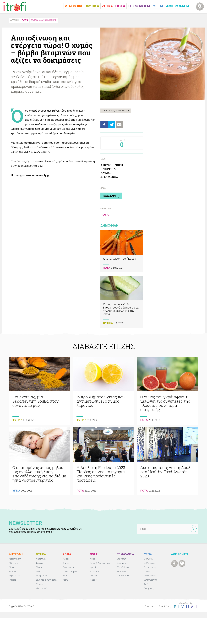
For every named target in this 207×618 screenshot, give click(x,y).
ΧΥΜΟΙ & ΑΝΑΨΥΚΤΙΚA (43, 20)
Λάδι (38, 571)
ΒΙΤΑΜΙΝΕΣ (109, 177)
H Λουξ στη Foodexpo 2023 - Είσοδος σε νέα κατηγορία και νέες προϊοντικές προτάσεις (103, 461)
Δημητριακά (42, 575)
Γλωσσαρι (109, 195)
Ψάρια (66, 562)
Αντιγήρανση (150, 579)
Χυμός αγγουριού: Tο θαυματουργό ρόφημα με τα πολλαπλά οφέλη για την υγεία (121, 302)
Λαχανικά (40, 558)
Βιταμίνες (149, 588)
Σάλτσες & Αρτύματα (46, 579)
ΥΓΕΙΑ (16, 490)
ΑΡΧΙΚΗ (14, 20)
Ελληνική (13, 562)
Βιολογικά (121, 571)
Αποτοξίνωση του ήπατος (121, 251)
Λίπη (65, 575)
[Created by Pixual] (186, 605)
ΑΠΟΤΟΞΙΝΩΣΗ (111, 165)
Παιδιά (147, 571)
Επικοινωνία (150, 606)
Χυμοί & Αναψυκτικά (100, 562)
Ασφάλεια (122, 562)
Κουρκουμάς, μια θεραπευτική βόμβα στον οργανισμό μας (39, 391)
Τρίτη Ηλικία (150, 575)
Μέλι (65, 579)
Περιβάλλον (123, 567)
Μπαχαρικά (41, 588)
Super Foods (14, 575)
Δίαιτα (12, 567)
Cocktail (94, 575)
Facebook (104, 124)
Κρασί (93, 567)
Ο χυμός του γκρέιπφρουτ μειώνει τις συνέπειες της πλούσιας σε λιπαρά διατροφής (167, 391)
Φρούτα (39, 562)
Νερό (92, 558)
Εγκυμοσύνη (150, 567)
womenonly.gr (41, 175)
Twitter (111, 124)
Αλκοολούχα (96, 571)
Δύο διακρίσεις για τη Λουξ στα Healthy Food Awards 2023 (167, 461)
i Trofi (14, 6)
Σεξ (145, 584)
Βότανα (39, 584)
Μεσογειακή (15, 558)
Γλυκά (39, 567)
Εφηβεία (148, 558)
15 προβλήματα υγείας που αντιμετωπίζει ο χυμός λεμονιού (103, 391)
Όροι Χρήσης (165, 606)
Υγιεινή (12, 571)
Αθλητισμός (150, 562)
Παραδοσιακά (123, 575)
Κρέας (66, 558)
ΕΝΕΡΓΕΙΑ (108, 169)
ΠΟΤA (25, 20)
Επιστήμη (121, 558)
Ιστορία (12, 579)
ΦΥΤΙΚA (108, 323)
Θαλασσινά (68, 567)
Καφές (93, 579)
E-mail (119, 124)
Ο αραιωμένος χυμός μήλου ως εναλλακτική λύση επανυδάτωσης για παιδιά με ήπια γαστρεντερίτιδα (39, 461)
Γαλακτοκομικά (70, 571)
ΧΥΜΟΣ (106, 173)
